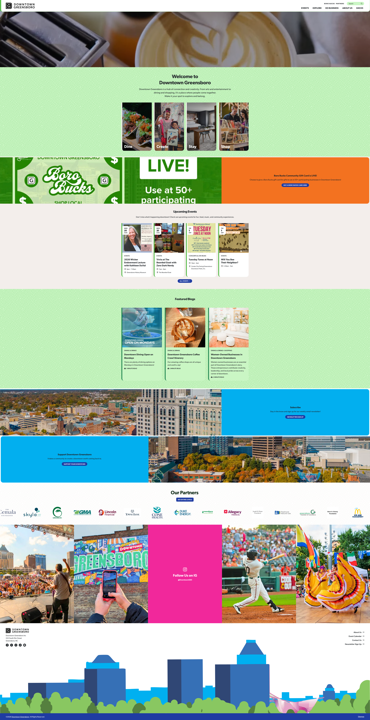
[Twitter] (11, 645)
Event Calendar (355, 636)
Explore (317, 7)
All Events (184, 281)
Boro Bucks (329, 4)
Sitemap (361, 716)
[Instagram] (15, 645)
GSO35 (359, 7)
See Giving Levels (185, 499)
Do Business (331, 7)
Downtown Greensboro (20, 717)
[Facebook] (7, 645)
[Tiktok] (20, 645)
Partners (340, 4)
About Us (347, 7)
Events (305, 7)
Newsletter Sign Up (353, 644)
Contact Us (357, 640)
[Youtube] (24, 645)
